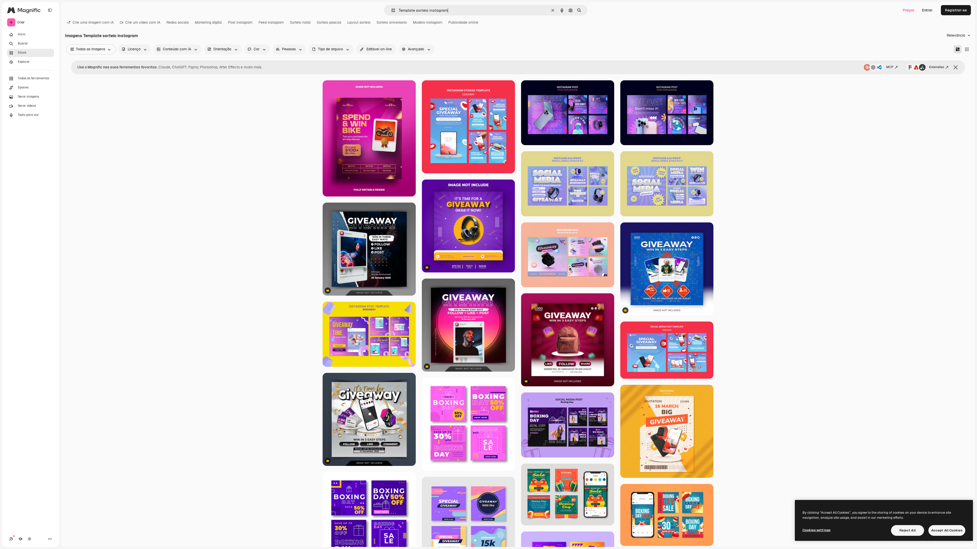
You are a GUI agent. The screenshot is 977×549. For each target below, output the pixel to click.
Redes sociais (177, 22)
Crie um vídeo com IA (142, 22)
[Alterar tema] (29, 539)
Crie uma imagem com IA (93, 22)
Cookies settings (816, 530)
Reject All (907, 530)
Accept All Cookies (946, 530)
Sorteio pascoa (329, 22)
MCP (889, 67)
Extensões (936, 67)
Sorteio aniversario (392, 22)
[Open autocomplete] (391, 10)
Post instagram (240, 22)
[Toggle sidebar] (50, 10)
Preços (908, 10)
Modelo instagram (427, 22)
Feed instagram (271, 22)
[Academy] (20, 539)
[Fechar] (956, 67)
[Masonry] (958, 49)
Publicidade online (463, 22)
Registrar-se (956, 10)
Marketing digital (208, 22)
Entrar (927, 10)
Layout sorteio (358, 22)
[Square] (967, 49)
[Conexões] (11, 539)
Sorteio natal (300, 22)
